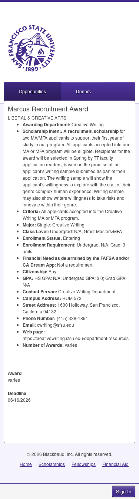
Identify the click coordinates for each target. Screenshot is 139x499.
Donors (83, 91)
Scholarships (52, 464)
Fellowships (84, 464)
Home (26, 464)
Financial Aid (115, 464)
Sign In (123, 491)
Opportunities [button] (32, 91)
